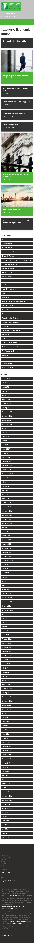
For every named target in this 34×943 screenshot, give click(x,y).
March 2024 (6, 498)
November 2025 (7, 416)
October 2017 (6, 804)
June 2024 (5, 486)
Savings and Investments (10, 347)
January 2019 (6, 742)
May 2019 (5, 726)
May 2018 (5, 775)
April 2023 (5, 531)
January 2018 (6, 792)
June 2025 (5, 436)
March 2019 (6, 734)
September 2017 (7, 808)
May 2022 (5, 577)
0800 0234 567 (17, 923)
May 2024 (5, 490)
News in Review (7, 305)
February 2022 (7, 589)
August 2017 (6, 812)
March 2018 (6, 783)
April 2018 (5, 779)
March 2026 (6, 399)
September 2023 (7, 523)
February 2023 (7, 540)
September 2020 (7, 660)
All (2, 239)
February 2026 (7, 403)
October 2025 (6, 420)
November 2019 (7, 701)
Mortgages (5, 297)
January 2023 (6, 544)
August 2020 (6, 664)
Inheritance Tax (7, 281)
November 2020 (7, 651)
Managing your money (9, 289)
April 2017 (5, 829)
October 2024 (6, 470)
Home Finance (7, 272)
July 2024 (5, 482)
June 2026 (5, 387)
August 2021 (6, 614)
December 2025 (7, 412)
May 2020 (5, 676)
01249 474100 (12, 908)
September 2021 (7, 610)
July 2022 (5, 569)
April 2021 (5, 631)
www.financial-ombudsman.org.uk (18, 921)
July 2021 (5, 618)
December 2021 (7, 598)
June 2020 (5, 672)
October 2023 (6, 519)
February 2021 (7, 639)
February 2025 (7, 453)
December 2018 (7, 746)
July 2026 (5, 383)
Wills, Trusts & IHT (8, 367)
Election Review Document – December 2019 (17, 260)
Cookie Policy (20, 929)
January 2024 (6, 507)
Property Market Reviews (10, 322)
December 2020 (7, 647)
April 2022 (5, 581)
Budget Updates (7, 248)
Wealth (4, 359)
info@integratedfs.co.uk (12, 16)
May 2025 (5, 441)
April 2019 (5, 730)
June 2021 (5, 622)
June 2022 (5, 573)
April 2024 (5, 494)
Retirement (5, 334)
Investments (6, 285)
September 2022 (7, 560)
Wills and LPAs (7, 363)
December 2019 (7, 697)
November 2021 (7, 602)
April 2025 (5, 445)
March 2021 (6, 635)
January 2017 (6, 837)
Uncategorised (7, 355)
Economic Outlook (8, 252)
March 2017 (6, 833)
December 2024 (7, 461)
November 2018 (7, 750)
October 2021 (6, 606)
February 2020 (7, 688)
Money (4, 293)
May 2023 (5, 527)
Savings (4, 338)
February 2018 (7, 788)
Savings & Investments (9, 343)
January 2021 (6, 643)
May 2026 (5, 391)
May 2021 (5, 626)
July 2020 (5, 668)
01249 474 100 (9, 13)
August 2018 (6, 763)
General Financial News (10, 264)
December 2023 (7, 511)
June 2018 (5, 771)
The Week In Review (9, 351)
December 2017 (7, 796)
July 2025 (5, 432)
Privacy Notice (7, 935)
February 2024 (7, 503)
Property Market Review (10, 318)
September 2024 (7, 474)
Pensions (5, 310)
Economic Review (8, 256)
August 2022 (6, 565)
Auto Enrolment (7, 243)
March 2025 (6, 449)
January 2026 (6, 408)
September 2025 (7, 424)
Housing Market (7, 277)
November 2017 (7, 800)
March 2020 (6, 684)
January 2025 (6, 457)
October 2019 (6, 705)
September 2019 (7, 709)
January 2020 (6, 693)
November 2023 (7, 515)
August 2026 (6, 379)
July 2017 (5, 816)
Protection (5, 326)
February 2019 (7, 738)
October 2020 (6, 655)
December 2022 (7, 548)
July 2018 (5, 767)
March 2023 (6, 536)
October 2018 (6, 755)
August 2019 (6, 713)
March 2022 (6, 585)
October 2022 (6, 556)
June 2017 (5, 821)
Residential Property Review (11, 330)
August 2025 (6, 428)
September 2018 (7, 759)
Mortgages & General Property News (14, 301)
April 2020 (5, 680)
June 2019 (5, 721)
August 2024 (6, 478)
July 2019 (5, 717)
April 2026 (5, 395)
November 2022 (7, 552)
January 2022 (6, 593)
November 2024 (7, 465)
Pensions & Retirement (9, 314)
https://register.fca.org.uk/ (9, 895)
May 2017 (5, 825)
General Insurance (8, 268)
